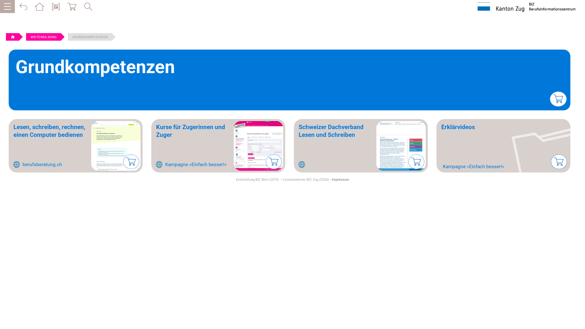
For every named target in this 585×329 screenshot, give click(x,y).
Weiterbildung (44, 37)
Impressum (340, 180)
